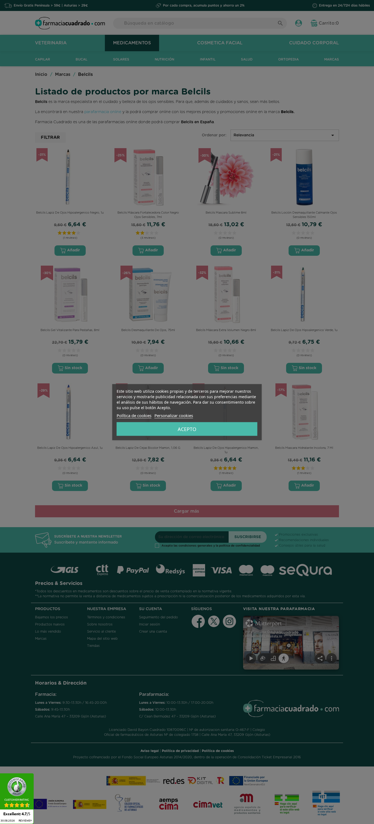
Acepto (187, 429)
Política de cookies (134, 415)
